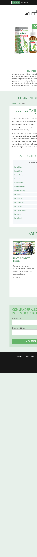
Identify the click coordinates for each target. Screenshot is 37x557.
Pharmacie (19, 356)
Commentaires (29, 356)
